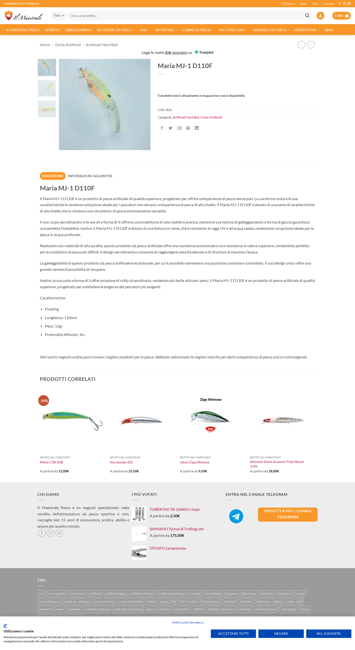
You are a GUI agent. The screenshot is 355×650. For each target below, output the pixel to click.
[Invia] (307, 16)
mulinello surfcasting (128, 609)
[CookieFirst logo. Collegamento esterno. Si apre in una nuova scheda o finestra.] (5, 626)
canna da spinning (76, 601)
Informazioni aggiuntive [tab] (90, 176)
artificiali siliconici (142, 593)
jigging (278, 601)
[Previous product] (310, 44)
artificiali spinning (171, 593)
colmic (151, 601)
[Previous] (67, 104)
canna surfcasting (131, 601)
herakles (246, 601)
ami (41, 593)
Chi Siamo (288, 4)
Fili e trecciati (231, 30)
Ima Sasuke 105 (121, 462)
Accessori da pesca (114, 30)
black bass (249, 593)
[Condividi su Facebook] (162, 128)
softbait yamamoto (221, 609)
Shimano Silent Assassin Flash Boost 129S (277, 464)
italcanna (263, 601)
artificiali (96, 593)
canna (300, 593)
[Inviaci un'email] (349, 3)
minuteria (45, 609)
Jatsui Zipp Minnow (195, 462)
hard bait (230, 601)
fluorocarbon (211, 601)
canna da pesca (49, 601)
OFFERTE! (52, 30)
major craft (294, 601)
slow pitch (182, 609)
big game (231, 593)
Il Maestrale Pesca (23, 30)
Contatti (329, 4)
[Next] (142, 104)
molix (60, 609)
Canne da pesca (196, 30)
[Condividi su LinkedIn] (197, 128)
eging (164, 601)
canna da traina (103, 601)
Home (45, 44)
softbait (198, 609)
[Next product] (301, 44)
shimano (164, 609)
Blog (303, 4)
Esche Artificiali (68, 44)
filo (174, 601)
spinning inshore (265, 609)
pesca (151, 609)
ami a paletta (57, 593)
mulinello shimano (97, 609)
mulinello (74, 609)
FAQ (315, 4)
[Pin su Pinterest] (188, 128)
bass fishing (213, 593)
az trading (194, 593)
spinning (244, 609)
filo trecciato (189, 601)
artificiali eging (116, 593)
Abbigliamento (79, 30)
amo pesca (78, 593)
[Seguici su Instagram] (344, 3)
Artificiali (164, 30)
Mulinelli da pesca (269, 30)
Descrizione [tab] (53, 176)
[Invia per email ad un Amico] (179, 128)
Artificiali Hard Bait (102, 44)
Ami (143, 30)
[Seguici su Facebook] (339, 3)
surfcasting (288, 609)
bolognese (285, 593)
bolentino (267, 593)
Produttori (305, 30)
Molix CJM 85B (51, 462)
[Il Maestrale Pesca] (24, 15)
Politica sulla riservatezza (188, 622)
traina (304, 609)
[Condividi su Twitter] (171, 128)
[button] (320, 16)
